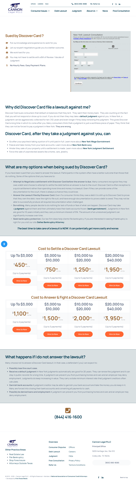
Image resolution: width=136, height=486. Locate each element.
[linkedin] (119, 4)
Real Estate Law (16, 454)
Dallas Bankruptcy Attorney (50, 222)
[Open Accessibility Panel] (4, 244)
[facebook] (112, 4)
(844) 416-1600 (68, 417)
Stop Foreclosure (17, 460)
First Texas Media (21, 478)
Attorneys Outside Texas (21, 463)
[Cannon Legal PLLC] (15, 3)
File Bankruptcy (16, 457)
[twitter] (116, 4)
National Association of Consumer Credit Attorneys (69, 476)
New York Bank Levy (82, 145)
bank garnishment (97, 208)
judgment (19, 208)
